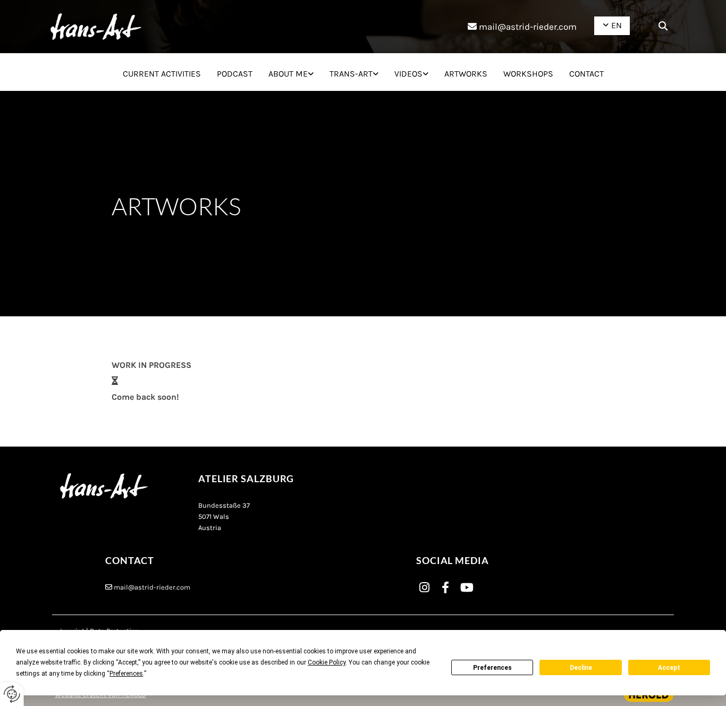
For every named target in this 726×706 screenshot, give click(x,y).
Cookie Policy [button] (326, 662)
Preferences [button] (126, 673)
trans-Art (351, 74)
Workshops (528, 74)
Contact (586, 74)
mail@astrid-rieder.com (528, 26)
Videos (408, 74)
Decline (581, 667)
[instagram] (424, 587)
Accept (669, 667)
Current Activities (162, 74)
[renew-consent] (12, 694)
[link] (291, 72)
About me (288, 74)
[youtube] (467, 587)
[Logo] (95, 26)
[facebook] (445, 587)
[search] (663, 25)
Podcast (234, 74)
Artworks (465, 74)
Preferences (492, 667)
